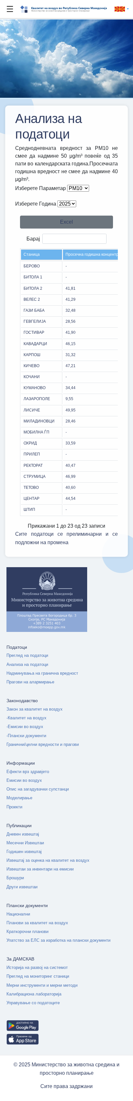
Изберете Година (35, 204)
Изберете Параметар (40, 188)
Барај (33, 239)
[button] (120, 9)
